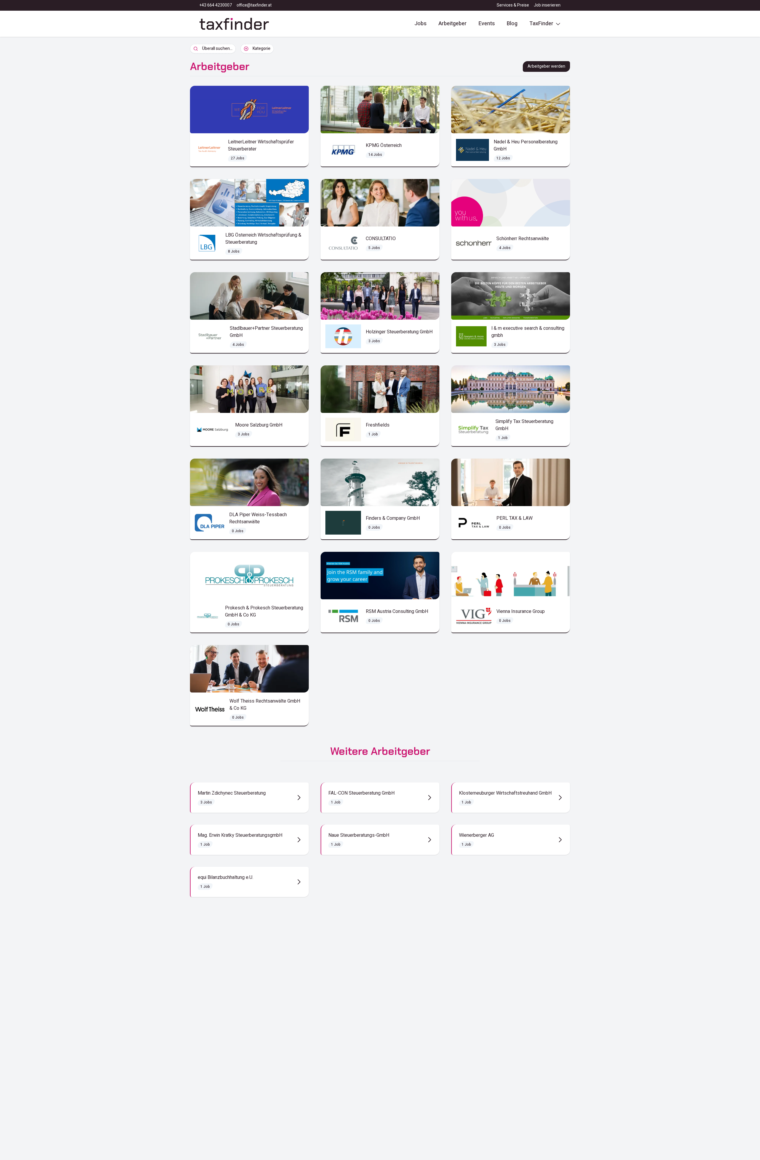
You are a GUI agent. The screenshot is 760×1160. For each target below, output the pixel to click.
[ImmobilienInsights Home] (234, 23)
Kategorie (261, 48)
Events (487, 24)
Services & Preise (513, 5)
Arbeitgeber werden (546, 66)
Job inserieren (547, 5)
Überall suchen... (217, 48)
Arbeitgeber (452, 24)
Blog (512, 24)
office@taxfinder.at (254, 5)
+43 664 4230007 (216, 5)
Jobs (420, 24)
